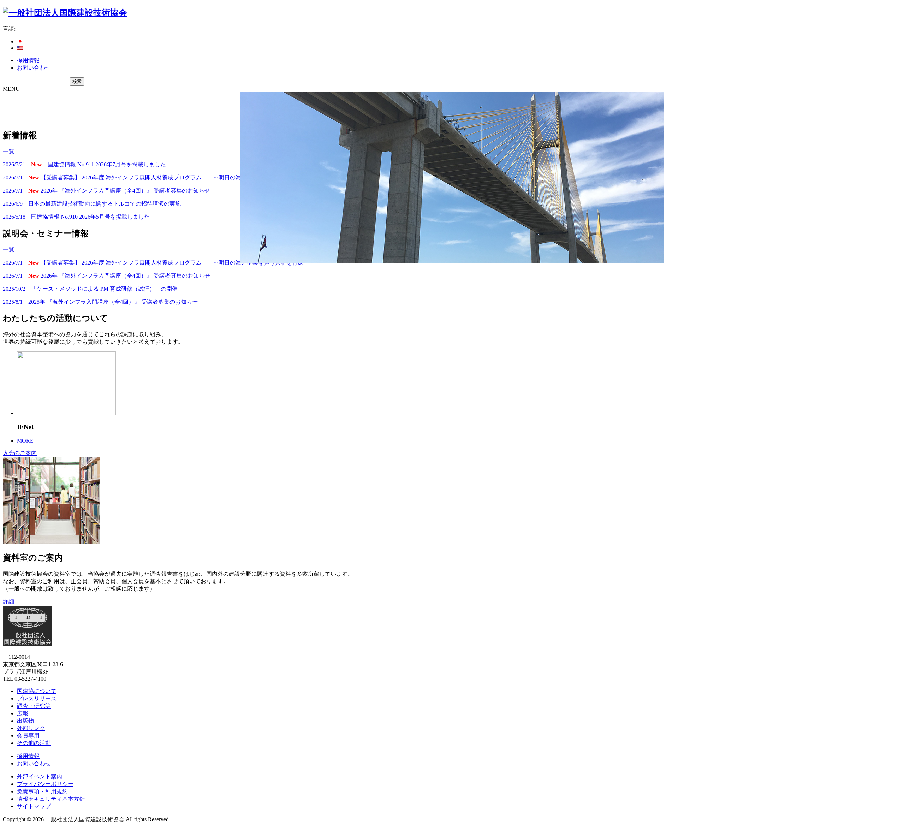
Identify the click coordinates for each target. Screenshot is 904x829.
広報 (22, 713)
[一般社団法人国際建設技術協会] (65, 12)
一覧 (8, 151)
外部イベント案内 (39, 777)
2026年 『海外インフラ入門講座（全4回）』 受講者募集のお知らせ (106, 191)
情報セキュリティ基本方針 (51, 799)
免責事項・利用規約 (42, 791)
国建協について (36, 691)
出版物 (25, 721)
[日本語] (20, 42)
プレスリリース (36, 698)
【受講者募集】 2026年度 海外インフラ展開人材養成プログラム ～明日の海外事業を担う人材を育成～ (156, 177)
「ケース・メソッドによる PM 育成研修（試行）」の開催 (90, 289)
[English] (20, 48)
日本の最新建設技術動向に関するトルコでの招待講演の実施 (92, 204)
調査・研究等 (34, 706)
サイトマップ (34, 806)
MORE (25, 441)
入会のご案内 (20, 453)
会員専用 (28, 736)
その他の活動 (34, 743)
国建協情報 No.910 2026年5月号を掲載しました (76, 217)
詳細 (8, 602)
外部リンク (31, 728)
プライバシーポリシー (45, 784)
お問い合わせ (34, 68)
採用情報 (28, 60)
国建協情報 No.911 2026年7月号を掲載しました (84, 164)
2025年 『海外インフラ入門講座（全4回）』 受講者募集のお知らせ (100, 302)
